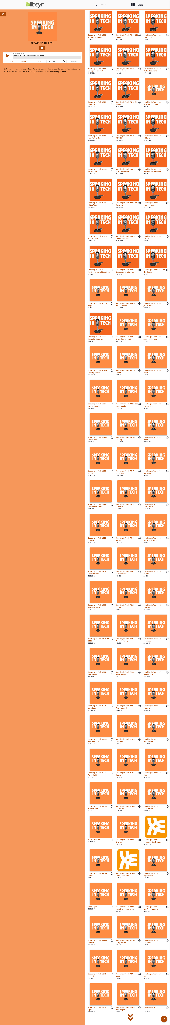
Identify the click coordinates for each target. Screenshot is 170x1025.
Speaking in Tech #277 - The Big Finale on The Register (125, 909)
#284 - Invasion (94, 840)
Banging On (92, 907)
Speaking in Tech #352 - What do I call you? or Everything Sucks (153, 104)
